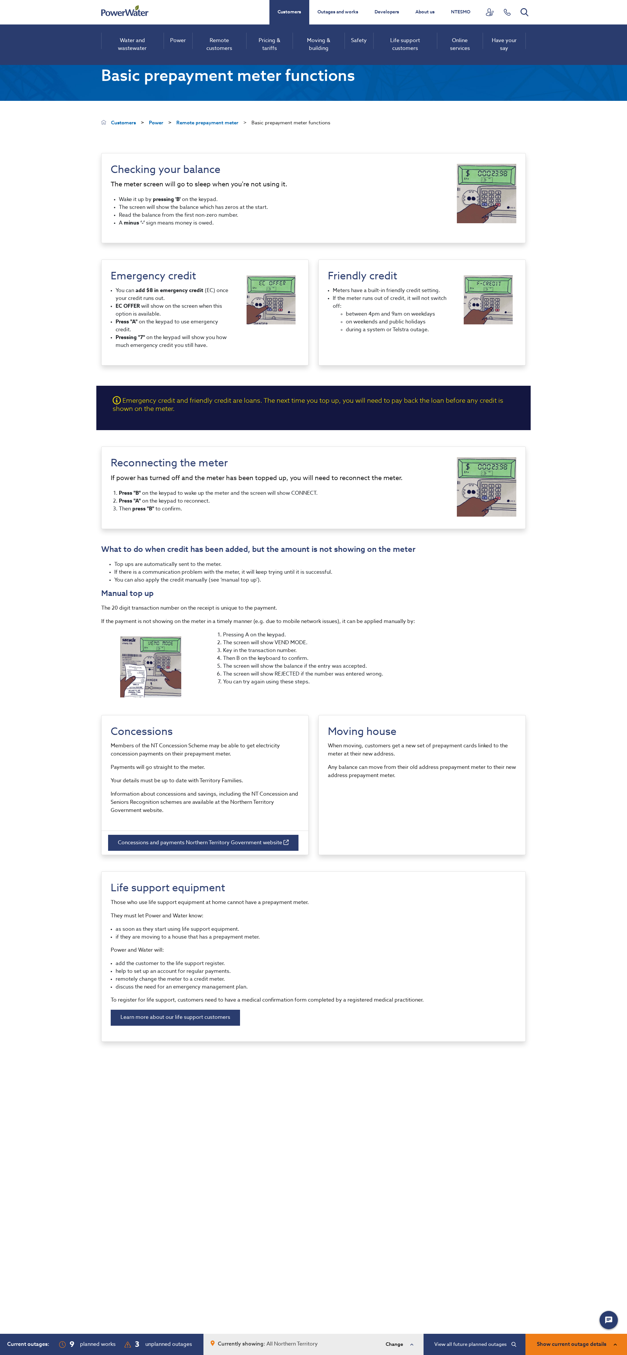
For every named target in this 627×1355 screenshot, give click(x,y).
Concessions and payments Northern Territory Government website (200, 843)
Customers (289, 12)
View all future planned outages (470, 1344)
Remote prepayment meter (207, 122)
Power (156, 122)
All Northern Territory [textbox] (292, 1344)
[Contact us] (507, 12)
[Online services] (490, 12)
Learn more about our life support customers (175, 1017)
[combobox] (313, 1344)
